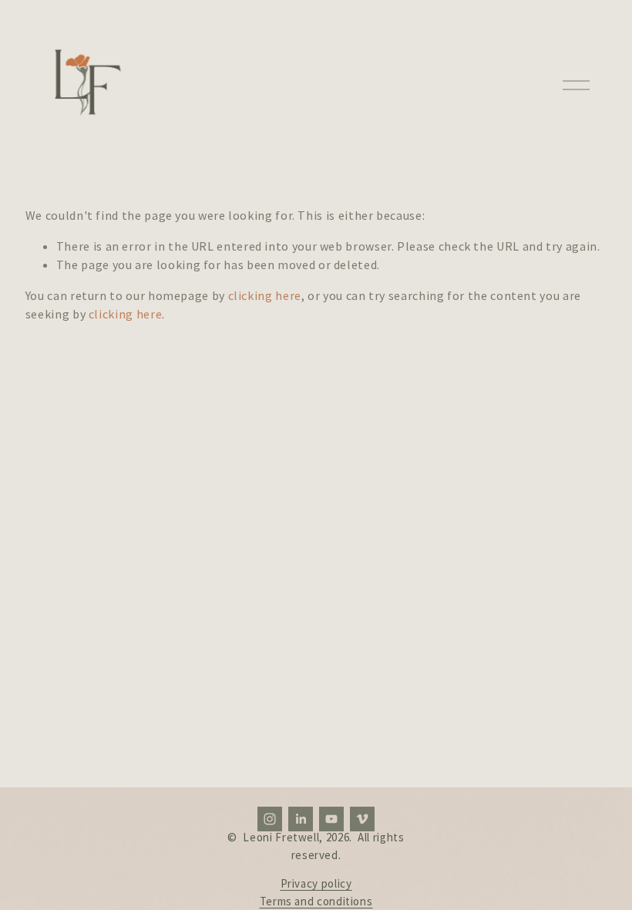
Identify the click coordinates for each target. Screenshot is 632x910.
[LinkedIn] (300, 819)
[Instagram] (269, 819)
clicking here (264, 295)
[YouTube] (331, 819)
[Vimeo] (362, 819)
